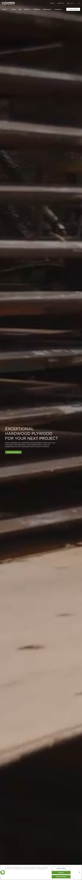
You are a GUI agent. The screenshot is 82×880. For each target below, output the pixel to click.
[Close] (79, 872)
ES (73, 3)
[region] (41, 872)
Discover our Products (13, 452)
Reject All (61, 872)
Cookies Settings (61, 868)
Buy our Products (73, 9)
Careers (52, 3)
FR (70, 3)
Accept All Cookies (61, 876)
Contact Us (61, 3)
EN (68, 3)
